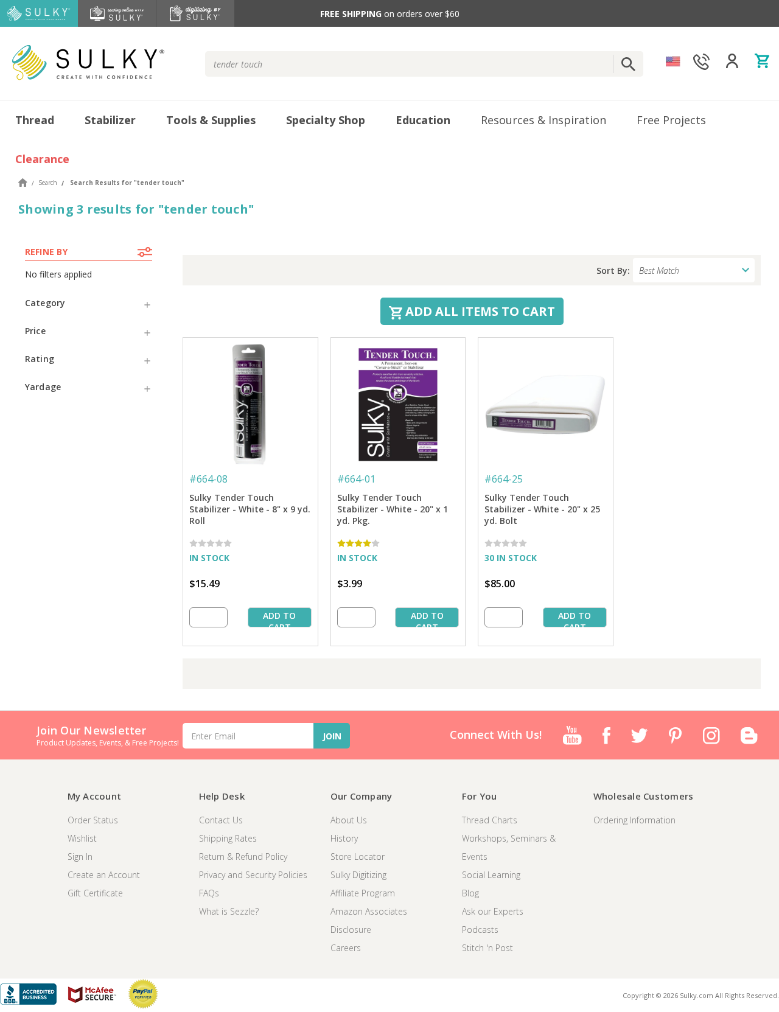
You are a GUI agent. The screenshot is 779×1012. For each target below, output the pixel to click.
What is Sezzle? (229, 911)
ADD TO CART (279, 618)
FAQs (209, 893)
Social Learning (491, 875)
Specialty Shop (325, 120)
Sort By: (613, 270)
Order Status (93, 820)
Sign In (80, 856)
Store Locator (357, 856)
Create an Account (104, 875)
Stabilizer (110, 120)
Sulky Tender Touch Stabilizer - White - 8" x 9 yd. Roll (249, 509)
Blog (470, 893)
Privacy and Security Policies (253, 875)
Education (423, 120)
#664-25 (503, 479)
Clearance (42, 159)
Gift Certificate (95, 893)
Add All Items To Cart (478, 311)
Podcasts (480, 929)
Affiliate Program (362, 893)
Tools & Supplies (211, 120)
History (344, 838)
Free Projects (671, 120)
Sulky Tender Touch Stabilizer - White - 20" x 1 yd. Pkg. (392, 509)
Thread (34, 120)
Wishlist (82, 838)
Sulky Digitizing (358, 875)
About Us (348, 820)
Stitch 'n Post (487, 948)
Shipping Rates (228, 838)
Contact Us (221, 820)
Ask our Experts (492, 911)
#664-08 (208, 479)
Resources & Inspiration (543, 120)
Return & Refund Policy (243, 856)
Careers (345, 948)
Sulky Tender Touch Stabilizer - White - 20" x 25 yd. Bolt (542, 509)
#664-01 (356, 479)
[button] (88, 303)
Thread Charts (489, 820)
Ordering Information (634, 820)
